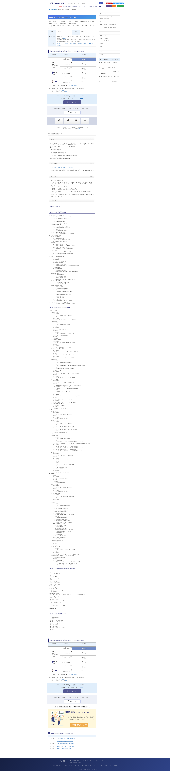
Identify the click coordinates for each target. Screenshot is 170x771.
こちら (64, 38)
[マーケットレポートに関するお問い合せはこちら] (59, 121)
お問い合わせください (72, 85)
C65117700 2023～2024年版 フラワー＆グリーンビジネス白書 (109, 63)
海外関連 (101, 54)
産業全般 (101, 51)
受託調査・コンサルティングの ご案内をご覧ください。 (79, 725)
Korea (114, 1)
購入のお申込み (72, 102)
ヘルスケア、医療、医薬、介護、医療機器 (108, 27)
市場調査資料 (54, 9)
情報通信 (101, 43)
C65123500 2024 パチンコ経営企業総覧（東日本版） (110, 82)
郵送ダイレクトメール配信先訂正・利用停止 (83, 765)
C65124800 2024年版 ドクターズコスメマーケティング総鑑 (110, 77)
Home (60, 6)
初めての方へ (109, 3)
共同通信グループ (108, 765)
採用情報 (95, 6)
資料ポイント (72, 176)
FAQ (101, 765)
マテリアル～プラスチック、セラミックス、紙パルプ (105, 39)
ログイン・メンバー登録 (118, 3)
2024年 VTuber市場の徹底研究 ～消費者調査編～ (66, 743)
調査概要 (72, 139)
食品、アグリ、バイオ (104, 21)
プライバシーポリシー (58, 765)
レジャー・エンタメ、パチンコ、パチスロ (108, 49)
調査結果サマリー (72, 163)
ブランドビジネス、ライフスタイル (107, 32)
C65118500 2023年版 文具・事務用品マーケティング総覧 (110, 68)
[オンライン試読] (85, 121)
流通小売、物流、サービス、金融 (106, 30)
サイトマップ (120, 1)
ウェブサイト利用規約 (68, 765)
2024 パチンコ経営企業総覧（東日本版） (64, 748)
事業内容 (65, 6)
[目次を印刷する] (68, 121)
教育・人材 (78, 43)
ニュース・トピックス (82, 6)
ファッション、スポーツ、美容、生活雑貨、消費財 (66, 43)
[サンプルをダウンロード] (76, 121)
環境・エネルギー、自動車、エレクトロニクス (109, 35)
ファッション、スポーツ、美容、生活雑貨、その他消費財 (106, 17)
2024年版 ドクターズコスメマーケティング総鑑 (65, 746)
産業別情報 (75, 6)
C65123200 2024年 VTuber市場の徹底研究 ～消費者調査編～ (110, 72)
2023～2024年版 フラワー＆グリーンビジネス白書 (66, 738)
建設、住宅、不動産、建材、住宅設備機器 (108, 24)
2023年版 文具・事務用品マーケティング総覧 (65, 741)
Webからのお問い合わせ (101, 760)
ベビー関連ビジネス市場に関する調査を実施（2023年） (61, 167)
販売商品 (69, 6)
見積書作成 (73, 112)
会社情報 (90, 6)
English (108, 1)
